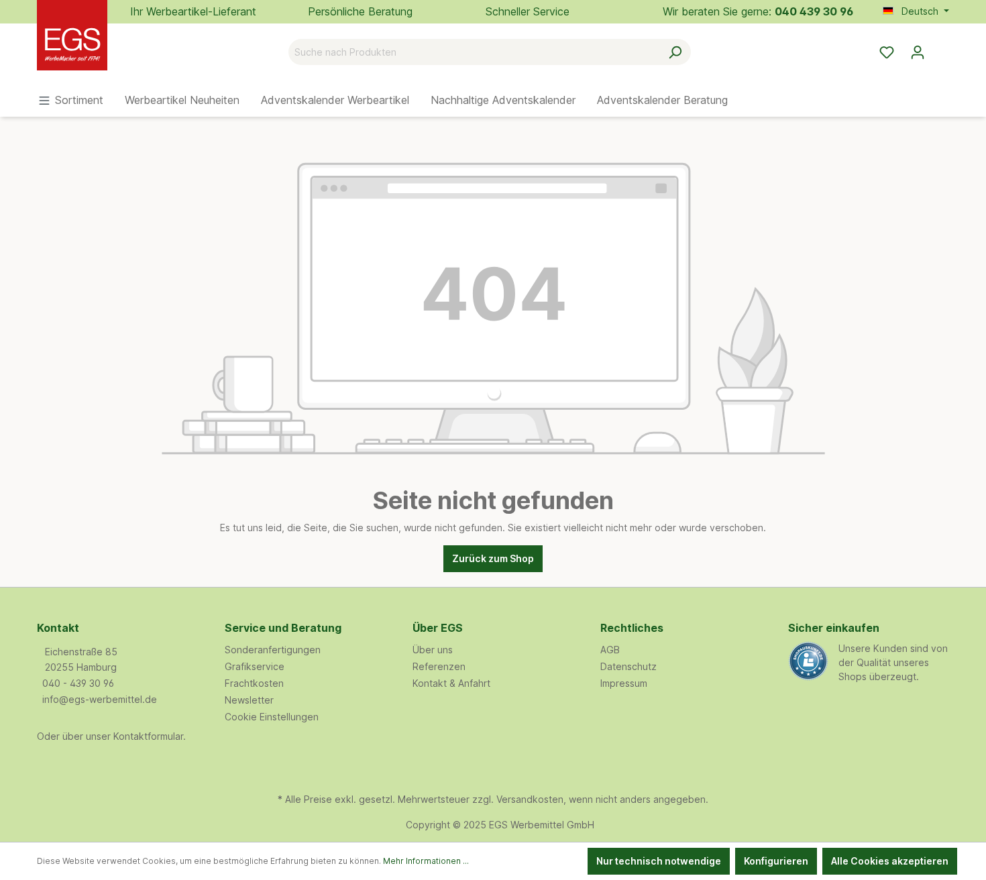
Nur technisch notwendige (658, 861)
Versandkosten (529, 799)
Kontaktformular (148, 736)
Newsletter (249, 700)
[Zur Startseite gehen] (104, 49)
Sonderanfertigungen (273, 649)
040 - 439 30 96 (78, 683)
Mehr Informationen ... (426, 861)
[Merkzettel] (886, 52)
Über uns (433, 649)
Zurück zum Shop (493, 558)
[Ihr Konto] (917, 52)
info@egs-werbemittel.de (99, 699)
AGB (610, 649)
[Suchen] (675, 52)
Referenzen (439, 666)
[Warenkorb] (941, 47)
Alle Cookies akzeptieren (889, 861)
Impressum (623, 683)
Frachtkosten (254, 683)
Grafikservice (254, 666)
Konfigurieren (776, 861)
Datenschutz (628, 666)
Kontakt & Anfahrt (451, 683)
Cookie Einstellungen (272, 716)
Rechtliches (631, 628)
